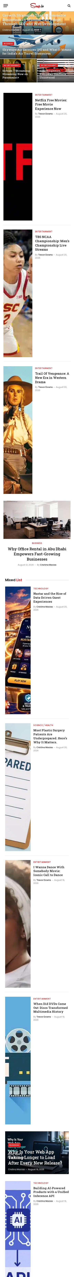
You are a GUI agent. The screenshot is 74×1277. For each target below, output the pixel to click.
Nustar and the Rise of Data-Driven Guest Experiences (49, 598)
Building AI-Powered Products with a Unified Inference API (51, 1192)
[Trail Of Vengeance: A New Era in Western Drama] (17, 430)
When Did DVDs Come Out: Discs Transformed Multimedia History (50, 1008)
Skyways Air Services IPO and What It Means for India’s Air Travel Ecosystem (36, 51)
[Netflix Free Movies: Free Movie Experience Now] (17, 157)
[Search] (69, 6)
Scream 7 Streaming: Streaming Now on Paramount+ (16, 74)
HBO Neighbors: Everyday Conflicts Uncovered (53, 74)
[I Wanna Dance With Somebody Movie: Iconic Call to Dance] (18, 924)
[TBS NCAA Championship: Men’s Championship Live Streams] (17, 293)
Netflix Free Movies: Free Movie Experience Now (51, 104)
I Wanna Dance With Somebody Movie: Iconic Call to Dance (48, 871)
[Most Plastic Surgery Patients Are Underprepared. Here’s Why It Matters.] (18, 787)
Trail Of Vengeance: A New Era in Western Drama (52, 377)
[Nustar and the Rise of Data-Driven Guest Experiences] (18, 650)
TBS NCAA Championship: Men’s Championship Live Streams (52, 243)
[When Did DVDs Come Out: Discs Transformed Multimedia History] (18, 1060)
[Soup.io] (37, 5)
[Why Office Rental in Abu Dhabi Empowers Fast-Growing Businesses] (37, 520)
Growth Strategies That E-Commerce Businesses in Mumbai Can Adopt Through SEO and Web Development (34, 19)
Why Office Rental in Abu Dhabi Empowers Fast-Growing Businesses (37, 554)
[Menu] (5, 6)
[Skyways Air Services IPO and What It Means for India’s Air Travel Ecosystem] (37, 47)
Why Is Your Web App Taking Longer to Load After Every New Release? (35, 1157)
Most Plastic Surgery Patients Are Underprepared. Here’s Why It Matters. (50, 736)
